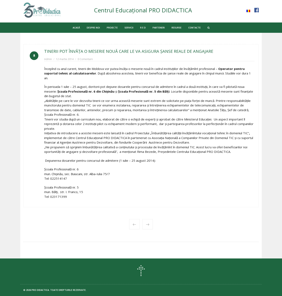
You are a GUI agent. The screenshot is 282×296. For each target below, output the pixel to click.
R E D (143, 27)
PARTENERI (159, 27)
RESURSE (176, 27)
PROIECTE (112, 27)
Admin (48, 59)
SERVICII (128, 27)
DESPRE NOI (93, 27)
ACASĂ (76, 27)
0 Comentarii (85, 59)
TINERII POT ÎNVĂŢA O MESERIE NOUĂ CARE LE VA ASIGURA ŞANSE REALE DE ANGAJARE (128, 51)
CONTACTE (194, 27)
